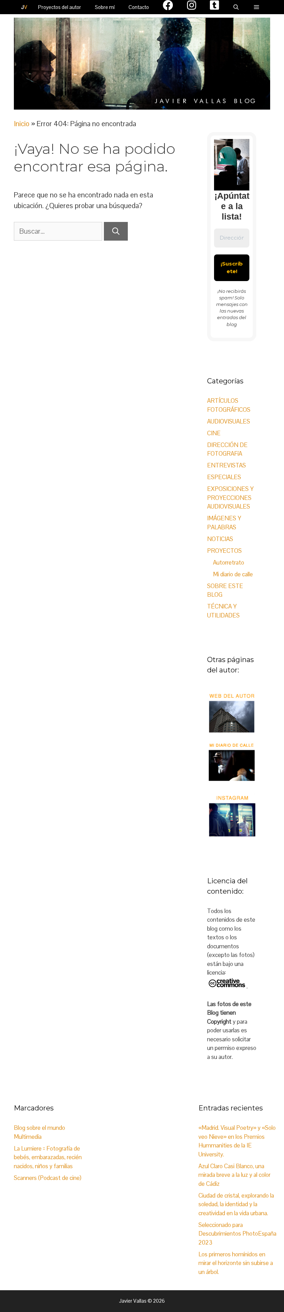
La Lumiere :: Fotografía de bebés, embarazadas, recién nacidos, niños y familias (48, 1157)
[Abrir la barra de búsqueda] (236, 7)
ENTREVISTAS (226, 465)
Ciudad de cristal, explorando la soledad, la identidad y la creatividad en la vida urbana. (236, 1204)
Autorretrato (228, 562)
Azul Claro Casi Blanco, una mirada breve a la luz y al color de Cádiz (234, 1175)
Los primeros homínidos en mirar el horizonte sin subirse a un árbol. (235, 1263)
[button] (256, 7)
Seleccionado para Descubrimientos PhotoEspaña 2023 (237, 1233)
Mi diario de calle (233, 574)
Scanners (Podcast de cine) (47, 1178)
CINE (214, 433)
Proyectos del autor (59, 7)
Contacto (138, 7)
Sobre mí (105, 7)
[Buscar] (116, 231)
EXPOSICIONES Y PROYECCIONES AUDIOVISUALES (230, 497)
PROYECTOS (224, 551)
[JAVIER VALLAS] (24, 7)
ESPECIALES (224, 477)
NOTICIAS (220, 539)
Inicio (21, 123)
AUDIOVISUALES (228, 421)
